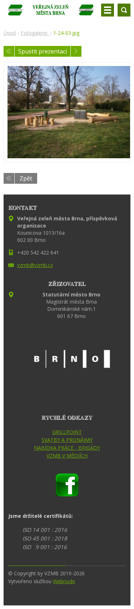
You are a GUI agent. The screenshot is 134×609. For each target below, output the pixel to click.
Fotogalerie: (35, 32)
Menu (107, 10)
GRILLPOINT (67, 431)
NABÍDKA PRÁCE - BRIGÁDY (67, 447)
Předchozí (9, 51)
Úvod (10, 32)
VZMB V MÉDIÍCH (67, 455)
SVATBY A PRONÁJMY (67, 439)
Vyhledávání (124, 10)
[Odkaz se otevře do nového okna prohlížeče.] (67, 112)
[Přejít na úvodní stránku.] (51, 13)
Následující (76, 51)
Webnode (64, 581)
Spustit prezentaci (42, 51)
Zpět (26, 178)
